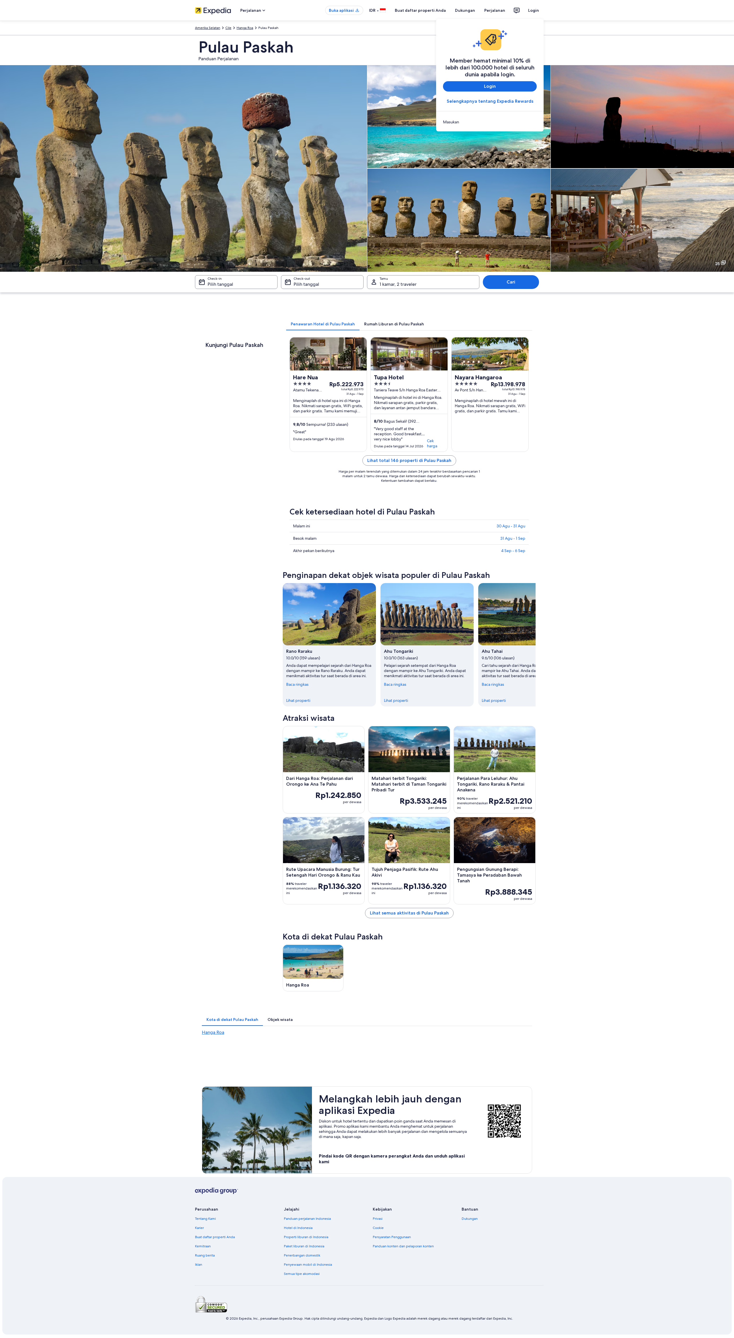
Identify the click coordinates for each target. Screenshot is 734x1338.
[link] (490, 122)
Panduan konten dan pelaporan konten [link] (403, 1246)
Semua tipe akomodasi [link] (302, 1273)
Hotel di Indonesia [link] (298, 1228)
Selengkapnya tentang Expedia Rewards (490, 101)
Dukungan (465, 10)
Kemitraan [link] (203, 1246)
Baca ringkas (297, 684)
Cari (511, 282)
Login (533, 10)
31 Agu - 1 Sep (512, 538)
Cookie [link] (378, 1228)
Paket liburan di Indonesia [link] (304, 1246)
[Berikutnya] (535, 644)
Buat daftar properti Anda (420, 10)
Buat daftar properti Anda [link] (215, 1237)
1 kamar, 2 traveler (398, 284)
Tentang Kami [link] (205, 1218)
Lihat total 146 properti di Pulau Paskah (409, 460)
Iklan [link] (198, 1264)
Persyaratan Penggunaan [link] (392, 1237)
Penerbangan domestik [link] (302, 1255)
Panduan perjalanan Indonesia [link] (307, 1218)
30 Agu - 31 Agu (511, 526)
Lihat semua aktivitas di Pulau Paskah (409, 913)
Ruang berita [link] (205, 1255)
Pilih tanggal (220, 284)
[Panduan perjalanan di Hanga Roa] (313, 968)
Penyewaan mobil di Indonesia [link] (308, 1264)
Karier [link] (199, 1228)
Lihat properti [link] (298, 700)
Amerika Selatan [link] (207, 28)
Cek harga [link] (432, 443)
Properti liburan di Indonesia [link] (306, 1237)
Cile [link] (228, 28)
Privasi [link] (377, 1218)
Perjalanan (494, 10)
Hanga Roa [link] (245, 28)
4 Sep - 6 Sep (513, 550)
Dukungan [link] (470, 1218)
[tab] (323, 324)
